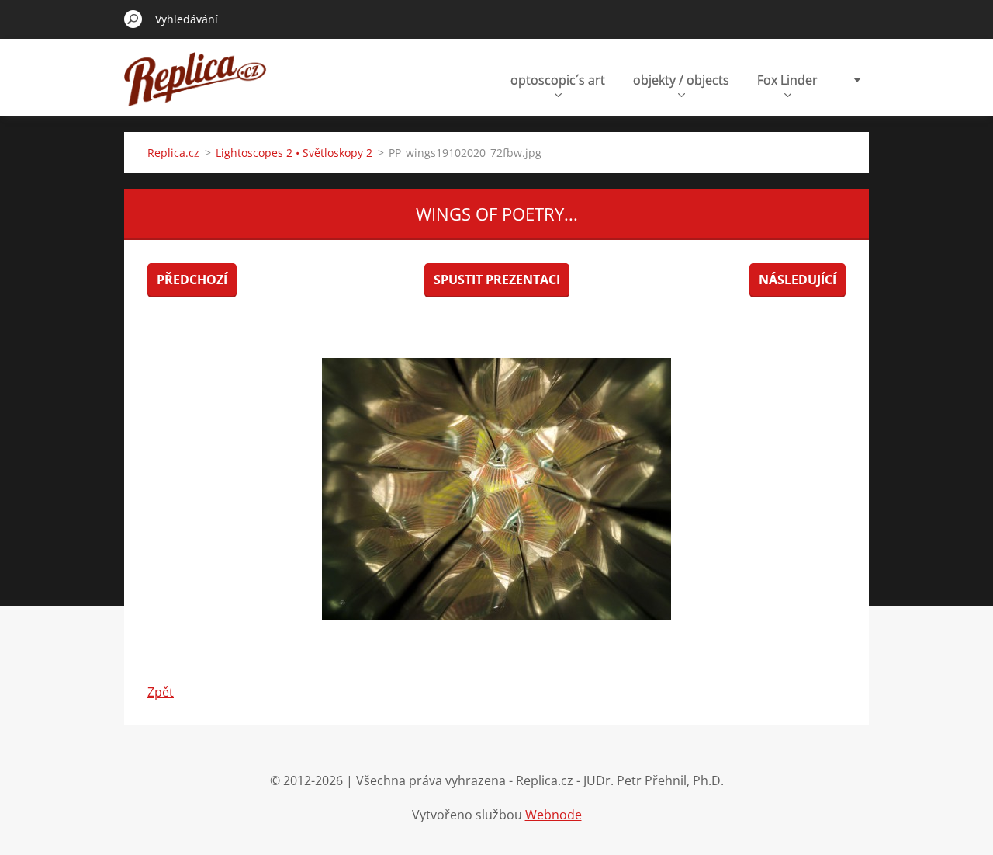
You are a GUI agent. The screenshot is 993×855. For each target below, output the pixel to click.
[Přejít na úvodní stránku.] (195, 88)
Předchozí (192, 279)
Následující (797, 279)
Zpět (160, 691)
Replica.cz (173, 152)
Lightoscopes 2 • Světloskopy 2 (294, 152)
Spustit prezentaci (497, 279)
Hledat (133, 19)
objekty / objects (681, 80)
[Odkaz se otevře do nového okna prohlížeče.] (496, 489)
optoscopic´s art (557, 80)
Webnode (553, 814)
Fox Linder (787, 80)
